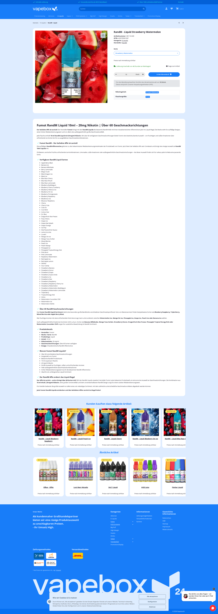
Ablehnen (152, 607)
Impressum (166, 527)
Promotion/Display (117, 545)
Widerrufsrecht (167, 529)
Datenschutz (166, 518)
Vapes (113, 522)
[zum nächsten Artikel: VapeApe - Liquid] (183, 23)
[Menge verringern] (116, 74)
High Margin (115, 530)
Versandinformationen (144, 519)
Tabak (113, 539)
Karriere (139, 522)
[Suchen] (143, 9)
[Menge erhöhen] (143, 74)
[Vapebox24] (45, 9)
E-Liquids (125, 40)
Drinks (113, 536)
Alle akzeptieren (152, 596)
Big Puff (113, 527)
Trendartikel (115, 542)
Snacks (113, 533)
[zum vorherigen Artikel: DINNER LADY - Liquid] (179, 23)
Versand (58, 570)
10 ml (147, 97)
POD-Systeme (115, 524)
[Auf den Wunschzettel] (102, 35)
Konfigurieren (152, 602)
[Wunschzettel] (171, 8)
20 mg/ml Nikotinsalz (152, 92)
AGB (163, 521)
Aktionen (114, 516)
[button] (166, 8)
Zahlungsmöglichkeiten (144, 516)
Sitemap (165, 524)
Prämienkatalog (39, 16)
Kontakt (181, 2)
